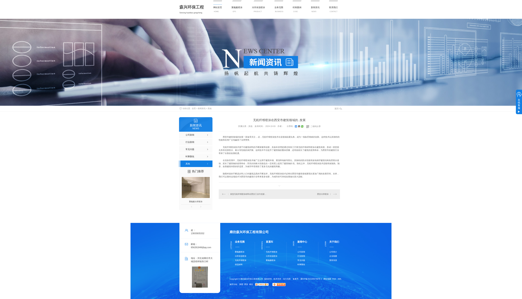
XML (340, 279)
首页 (194, 108)
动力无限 (287, 279)
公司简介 (333, 252)
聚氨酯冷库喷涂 (195, 201)
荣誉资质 (333, 260)
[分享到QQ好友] (299, 126)
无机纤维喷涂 (240, 260)
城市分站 (233, 284)
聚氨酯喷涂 (237, 7)
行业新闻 (301, 256)
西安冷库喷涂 (323, 194)
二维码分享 (315, 126)
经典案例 (297, 7)
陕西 (241, 284)
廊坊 (251, 284)
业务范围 (278, 7)
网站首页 (217, 7)
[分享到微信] (302, 126)
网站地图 (327, 279)
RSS (334, 279)
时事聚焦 (301, 264)
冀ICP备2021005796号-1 (311, 279)
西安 (246, 284)
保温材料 (239, 264)
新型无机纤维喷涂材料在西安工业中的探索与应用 (249, 194)
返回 (337, 108)
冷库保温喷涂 (258, 7)
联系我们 (333, 7)
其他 (210, 108)
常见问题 (301, 260)
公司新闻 (301, 252)
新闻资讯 (315, 7)
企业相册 (333, 256)
